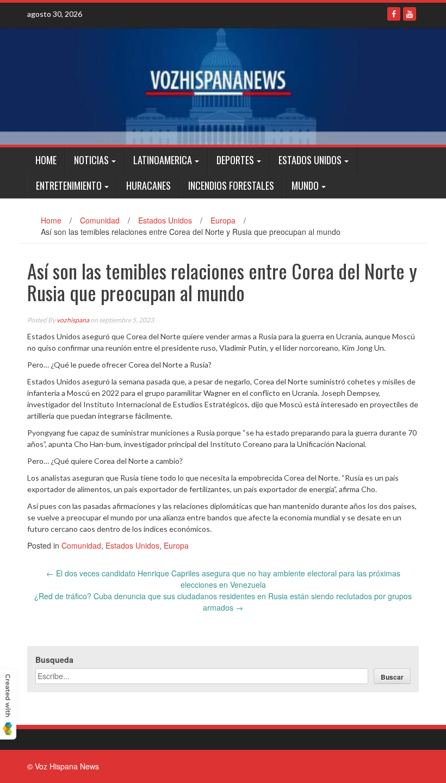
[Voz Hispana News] (223, 85)
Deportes (235, 160)
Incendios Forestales (231, 185)
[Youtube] (409, 14)
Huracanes (148, 185)
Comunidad (100, 220)
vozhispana (73, 320)
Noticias (91, 160)
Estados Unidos (310, 160)
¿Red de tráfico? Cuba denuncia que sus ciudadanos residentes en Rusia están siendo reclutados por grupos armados (223, 602)
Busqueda (54, 659)
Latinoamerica (162, 160)
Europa (223, 220)
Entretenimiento (69, 185)
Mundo (305, 185)
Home (46, 160)
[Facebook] (393, 14)
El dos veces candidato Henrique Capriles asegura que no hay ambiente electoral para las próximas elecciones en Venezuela (223, 579)
